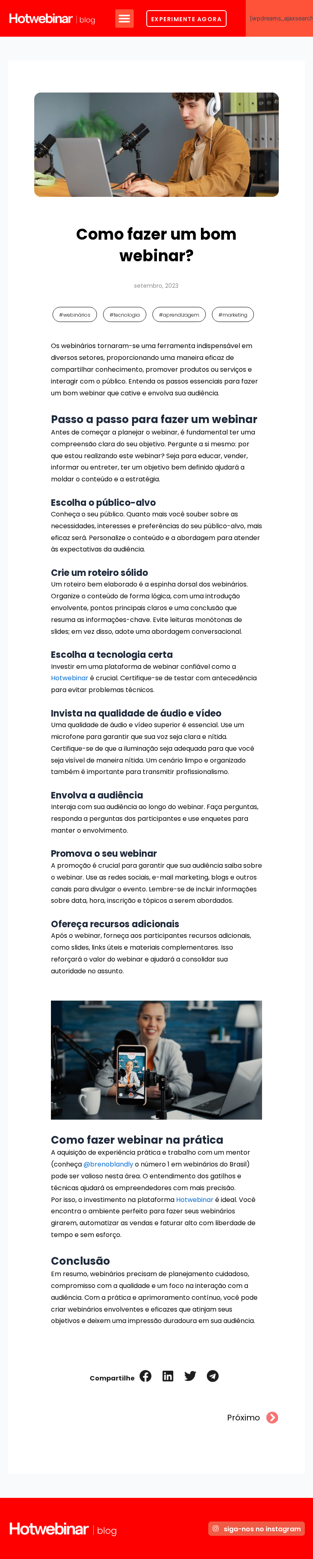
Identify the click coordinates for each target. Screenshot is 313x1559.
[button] (124, 18)
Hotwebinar (69, 678)
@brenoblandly (108, 1164)
